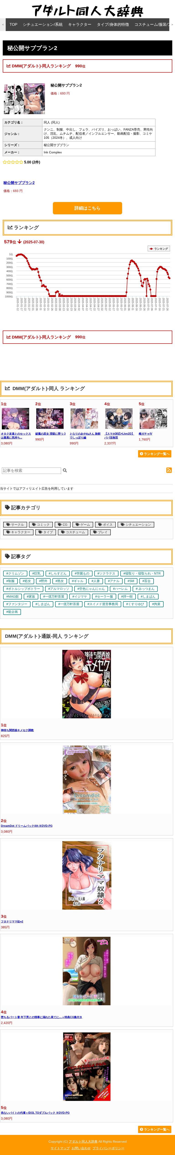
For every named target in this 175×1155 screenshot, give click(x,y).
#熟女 (60, 581)
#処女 (27, 581)
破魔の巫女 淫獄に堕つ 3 (50, 433)
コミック (43, 524)
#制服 (10, 581)
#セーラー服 (104, 596)
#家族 (31, 596)
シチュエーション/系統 (43, 24)
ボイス (107, 524)
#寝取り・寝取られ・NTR (142, 573)
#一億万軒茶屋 (53, 596)
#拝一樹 (127, 596)
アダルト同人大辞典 (83, 1141)
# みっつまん (145, 589)
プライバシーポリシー (108, 1148)
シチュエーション (138, 524)
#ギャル (77, 581)
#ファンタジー (16, 604)
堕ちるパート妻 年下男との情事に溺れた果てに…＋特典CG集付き (41, 1017)
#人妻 (96, 581)
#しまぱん (148, 596)
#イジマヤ (79, 596)
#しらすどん (58, 573)
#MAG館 (12, 596)
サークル (17, 524)
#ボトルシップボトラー (23, 589)
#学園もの (82, 573)
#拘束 (156, 604)
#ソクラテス (106, 573)
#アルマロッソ (58, 589)
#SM (131, 581)
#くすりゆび (135, 604)
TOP (13, 24)
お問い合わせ (81, 1148)
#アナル (113, 581)
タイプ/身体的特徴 (113, 24)
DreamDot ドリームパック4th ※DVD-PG (26, 825)
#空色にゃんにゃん (91, 589)
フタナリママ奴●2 (12, 921)
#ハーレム (120, 589)
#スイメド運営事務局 (103, 604)
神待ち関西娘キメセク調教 (17, 730)
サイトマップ (60, 1148)
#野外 (43, 581)
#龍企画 (12, 612)
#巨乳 (36, 573)
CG (64, 524)
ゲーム (85, 524)
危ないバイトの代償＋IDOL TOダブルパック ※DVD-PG (35, 1112)
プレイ (102, 532)
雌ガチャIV (145, 433)
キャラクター (79, 24)
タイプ (47, 532)
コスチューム (75, 532)
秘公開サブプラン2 (19, 183)
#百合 (146, 581)
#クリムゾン (15, 573)
